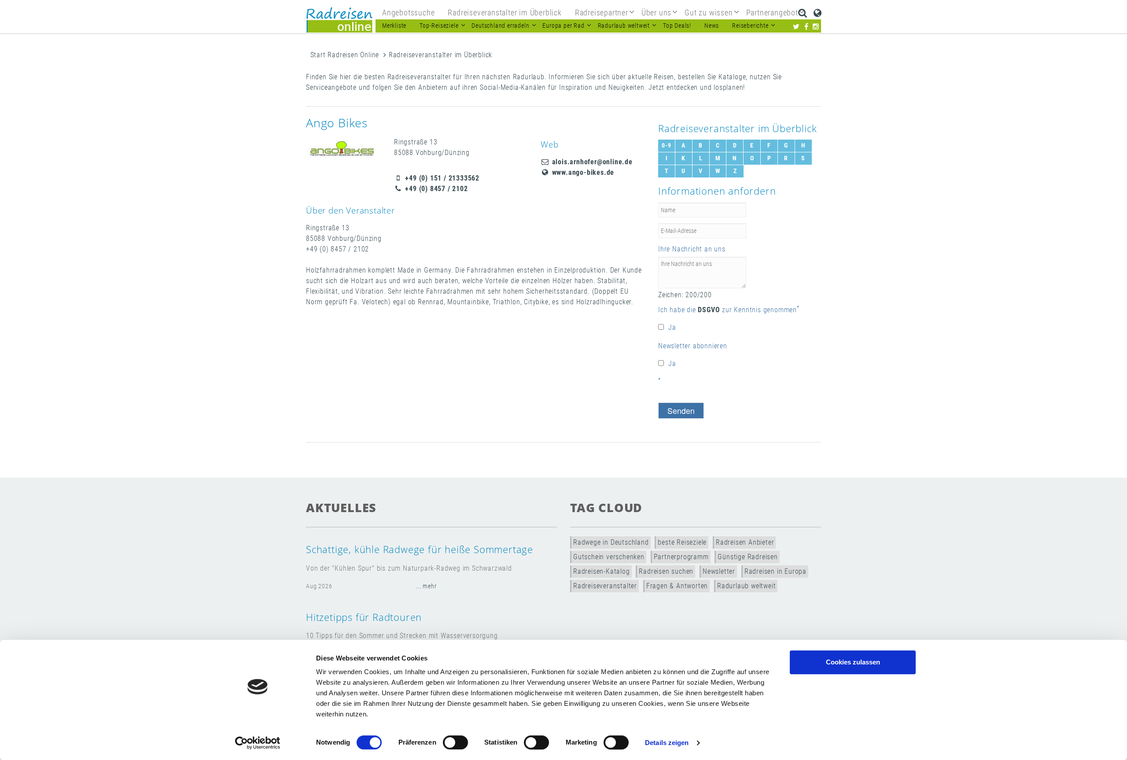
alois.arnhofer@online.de (591, 162)
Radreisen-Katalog (601, 571)
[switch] (455, 742)
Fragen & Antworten (677, 586)
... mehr (426, 586)
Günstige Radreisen (747, 557)
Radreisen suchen (666, 571)
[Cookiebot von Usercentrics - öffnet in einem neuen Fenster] (257, 742)
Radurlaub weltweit (746, 586)
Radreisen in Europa (775, 571)
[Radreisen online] (339, 20)
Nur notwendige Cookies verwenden (853, 689)
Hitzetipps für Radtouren (364, 617)
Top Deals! (677, 26)
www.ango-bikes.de (582, 172)
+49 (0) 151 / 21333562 (441, 178)
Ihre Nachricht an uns (692, 249)
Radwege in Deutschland (611, 542)
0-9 (666, 145)
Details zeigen (667, 742)
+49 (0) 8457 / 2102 (435, 188)
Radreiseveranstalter (605, 586)
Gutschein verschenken (609, 557)
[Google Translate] (817, 12)
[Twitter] (796, 26)
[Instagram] (816, 26)
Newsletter (719, 571)
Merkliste (394, 26)
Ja (672, 327)
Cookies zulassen (853, 662)
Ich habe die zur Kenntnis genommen (727, 310)
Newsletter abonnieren (692, 346)
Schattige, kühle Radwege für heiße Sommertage (419, 549)
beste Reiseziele (682, 542)
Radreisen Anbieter (745, 542)
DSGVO (709, 310)
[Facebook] (806, 26)
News (711, 26)
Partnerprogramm (681, 557)
